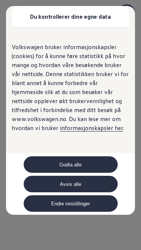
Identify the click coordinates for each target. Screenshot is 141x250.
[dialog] (70, 125)
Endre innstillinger (70, 204)
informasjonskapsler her (91, 128)
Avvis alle (70, 184)
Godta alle (70, 165)
